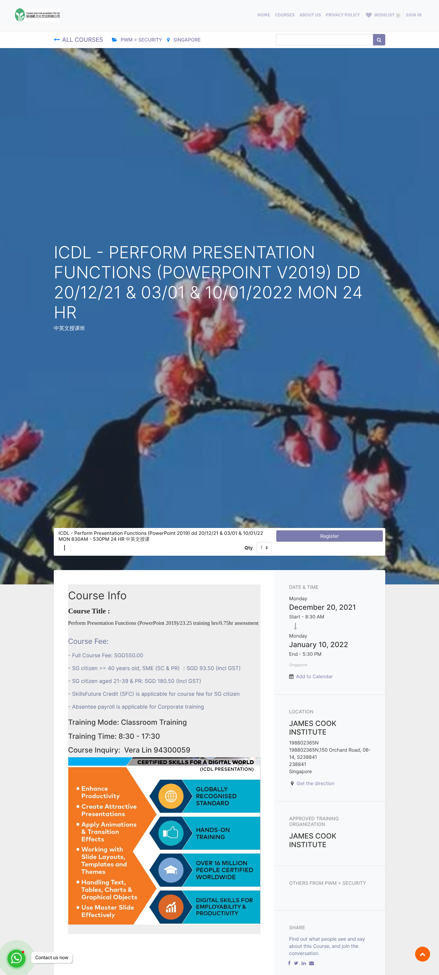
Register (329, 536)
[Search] (379, 39)
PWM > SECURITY (140, 40)
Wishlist (386, 15)
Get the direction (315, 783)
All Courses (83, 39)
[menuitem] (264, 15)
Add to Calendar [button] (314, 676)
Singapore (186, 40)
